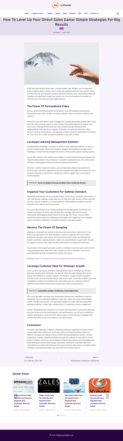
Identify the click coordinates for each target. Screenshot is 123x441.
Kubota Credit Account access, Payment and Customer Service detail (97, 401)
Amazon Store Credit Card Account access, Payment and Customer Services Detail (23, 401)
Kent (17, 410)
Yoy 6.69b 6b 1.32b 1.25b (33, 359)
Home (26, 14)
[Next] (107, 396)
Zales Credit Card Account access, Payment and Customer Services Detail (47, 401)
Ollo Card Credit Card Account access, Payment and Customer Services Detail (73, 401)
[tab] (57, 415)
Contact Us (94, 14)
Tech (86, 14)
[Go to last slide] (15, 396)
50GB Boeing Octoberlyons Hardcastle (85, 359)
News (65, 14)
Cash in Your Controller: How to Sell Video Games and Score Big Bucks (60, 259)
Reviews (73, 14)
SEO (79, 14)
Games (49, 14)
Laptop (57, 14)
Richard (57, 33)
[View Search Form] (118, 13)
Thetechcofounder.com (64, 435)
